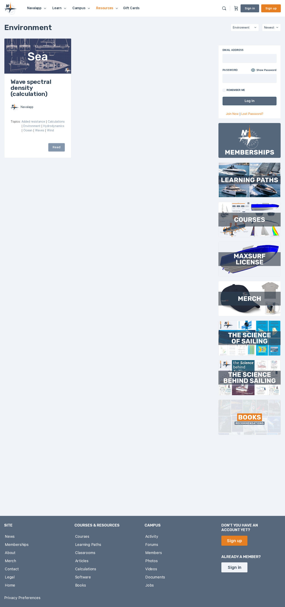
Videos (151, 569)
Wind (50, 130)
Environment (31, 126)
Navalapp (27, 107)
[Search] (224, 8)
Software (83, 577)
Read (57, 147)
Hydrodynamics (53, 126)
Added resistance (33, 121)
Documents (155, 577)
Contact (12, 569)
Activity (151, 536)
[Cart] (236, 8)
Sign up (271, 8)
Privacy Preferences (22, 598)
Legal (10, 577)
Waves (39, 130)
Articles (81, 561)
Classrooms (85, 552)
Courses (82, 536)
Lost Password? (252, 114)
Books (80, 585)
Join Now (232, 114)
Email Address (233, 50)
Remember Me (235, 90)
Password (230, 70)
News (10, 536)
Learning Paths (88, 544)
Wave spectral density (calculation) (31, 87)
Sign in (250, 8)
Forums (151, 544)
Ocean (27, 130)
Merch (10, 561)
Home (10, 585)
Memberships (17, 544)
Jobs (149, 585)
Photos (151, 561)
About (10, 552)
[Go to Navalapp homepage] (10, 8)
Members (153, 552)
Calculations (56, 121)
